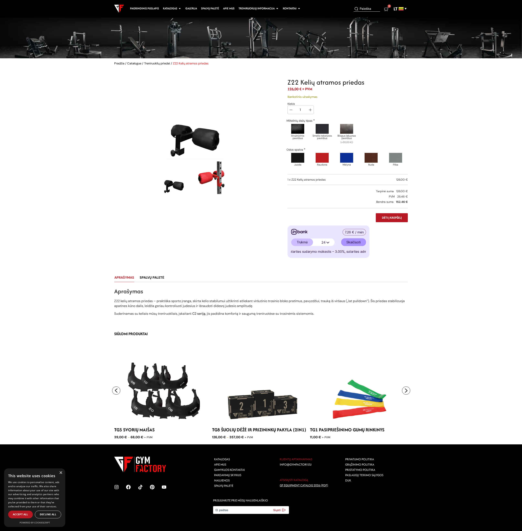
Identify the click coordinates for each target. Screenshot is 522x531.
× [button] (60, 472)
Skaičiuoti (353, 242)
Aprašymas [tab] (124, 277)
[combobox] (367, 9)
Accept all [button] (20, 514)
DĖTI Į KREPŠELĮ (392, 217)
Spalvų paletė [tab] (152, 277)
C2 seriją (198, 313)
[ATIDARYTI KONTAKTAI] (299, 8)
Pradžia (119, 63)
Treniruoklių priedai (157, 63)
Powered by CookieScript (35, 522)
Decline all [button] (48, 514)
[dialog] (34, 497)
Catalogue (134, 63)
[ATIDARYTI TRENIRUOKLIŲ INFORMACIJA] (277, 8)
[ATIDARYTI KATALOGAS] (179, 8)
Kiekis (291, 104)
